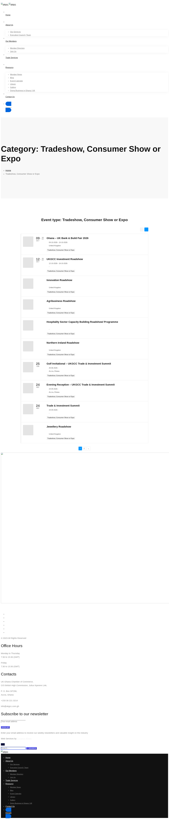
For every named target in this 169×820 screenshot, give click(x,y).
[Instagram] (6, 621)
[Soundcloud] (6, 632)
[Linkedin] (6, 625)
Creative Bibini (24, 739)
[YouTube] (6, 629)
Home (8, 170)
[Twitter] (6, 618)
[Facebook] (6, 614)
